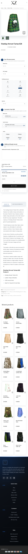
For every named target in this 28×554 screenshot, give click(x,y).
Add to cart (14, 185)
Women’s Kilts (14, 495)
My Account (14, 512)
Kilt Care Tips (14, 519)
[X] (10, 478)
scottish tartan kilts (17, 295)
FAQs (14, 502)
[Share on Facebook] (3, 195)
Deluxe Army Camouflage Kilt (6, 422)
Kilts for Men (9, 8)
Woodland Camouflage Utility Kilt (5, 323)
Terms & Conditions (14, 541)
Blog (14, 487)
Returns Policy (14, 539)
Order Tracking (14, 514)
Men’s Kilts (14, 492)
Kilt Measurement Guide (14, 517)
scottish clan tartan (8, 295)
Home (2, 8)
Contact (14, 500)
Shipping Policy (14, 536)
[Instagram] (7, 478)
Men (5, 8)
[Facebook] (4, 478)
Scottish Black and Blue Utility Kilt (19, 373)
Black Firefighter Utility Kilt (5, 446)
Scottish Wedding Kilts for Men (19, 291)
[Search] (24, 3)
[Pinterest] (14, 478)
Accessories (14, 497)
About (14, 490)
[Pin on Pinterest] (7, 195)
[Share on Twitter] (5, 195)
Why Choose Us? (14, 534)
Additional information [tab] (17, 204)
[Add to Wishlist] (1, 195)
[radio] (8, 82)
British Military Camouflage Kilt (6, 373)
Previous (3, 22)
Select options (7, 353)
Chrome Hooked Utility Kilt (19, 323)
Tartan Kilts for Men (5, 293)
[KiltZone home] (5, 462)
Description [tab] (6, 204)
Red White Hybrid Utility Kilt (6, 397)
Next (25, 22)
